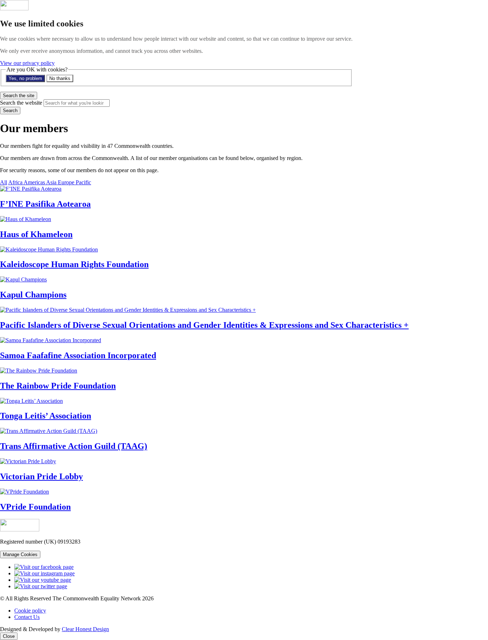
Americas (35, 182)
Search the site (18, 95)
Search (10, 110)
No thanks (59, 78)
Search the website (21, 103)
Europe (67, 182)
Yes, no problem (25, 78)
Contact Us (27, 617)
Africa (16, 182)
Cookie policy (30, 611)
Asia (52, 182)
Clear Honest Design (85, 629)
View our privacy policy (27, 63)
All (3, 182)
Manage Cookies (20, 554)
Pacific (83, 182)
